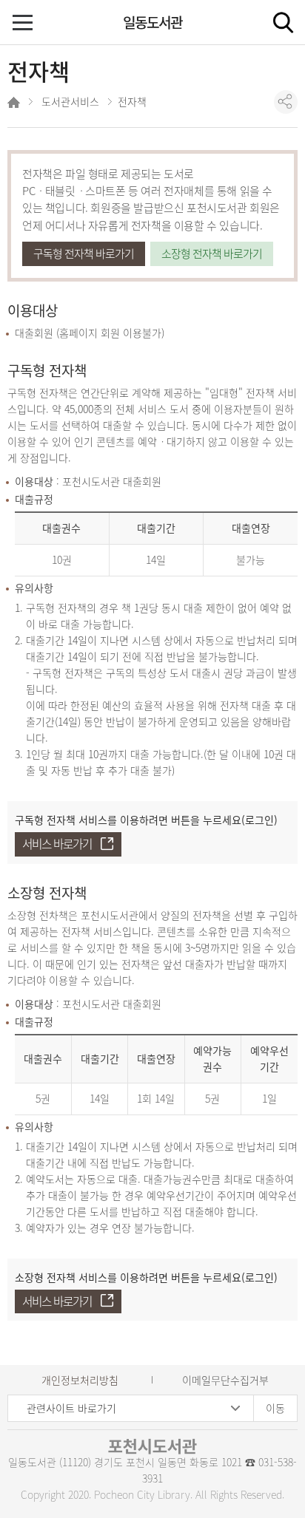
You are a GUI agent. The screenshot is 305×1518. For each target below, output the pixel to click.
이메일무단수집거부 (225, 1379)
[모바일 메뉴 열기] (24, 24)
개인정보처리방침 (79, 1379)
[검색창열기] (283, 22)
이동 (275, 1407)
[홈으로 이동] (15, 104)
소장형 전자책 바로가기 (211, 253)
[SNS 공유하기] (286, 102)
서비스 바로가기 (57, 843)
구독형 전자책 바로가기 (83, 253)
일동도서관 (152, 22)
